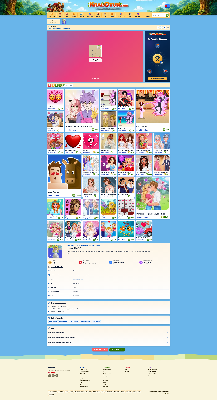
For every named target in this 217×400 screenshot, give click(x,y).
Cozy (104, 384)
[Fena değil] (53, 85)
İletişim (127, 371)
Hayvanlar (105, 380)
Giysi (104, 382)
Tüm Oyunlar (83, 369)
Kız (81, 384)
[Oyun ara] (167, 15)
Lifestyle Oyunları (57, 28)
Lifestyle (82, 373)
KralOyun (70, 245)
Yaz (81, 382)
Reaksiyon (105, 376)
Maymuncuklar (107, 373)
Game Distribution (78, 279)
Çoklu (81, 376)
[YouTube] (56, 375)
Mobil (104, 378)
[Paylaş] (164, 27)
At (103, 371)
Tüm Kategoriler (107, 369)
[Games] (49, 372)
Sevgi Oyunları (66, 28)
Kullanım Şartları (152, 373)
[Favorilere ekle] (158, 27)
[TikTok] (49, 375)
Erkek (81, 378)
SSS (126, 369)
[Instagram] (53, 375)
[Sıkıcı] (49, 85)
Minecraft (105, 386)
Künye (149, 376)
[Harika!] (56, 85)
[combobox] (158, 15)
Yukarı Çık (118, 349)
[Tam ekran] (161, 27)
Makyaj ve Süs (84, 386)
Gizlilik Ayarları (152, 371)
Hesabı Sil (150, 378)
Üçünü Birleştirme (85, 380)
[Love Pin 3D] (64, 21)
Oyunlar (50, 28)
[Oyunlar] (167, 6)
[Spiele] (52, 372)
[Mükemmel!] (60, 85)
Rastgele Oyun (101, 349)
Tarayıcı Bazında (84, 371)
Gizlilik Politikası (152, 369)
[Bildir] (168, 27)
